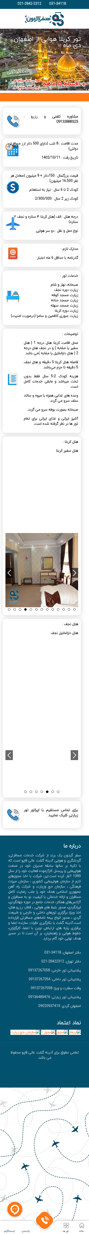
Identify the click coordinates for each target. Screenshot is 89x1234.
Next (74, 573)
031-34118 (57, 3)
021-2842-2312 (29, 3)
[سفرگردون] (44, 18)
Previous (9, 573)
